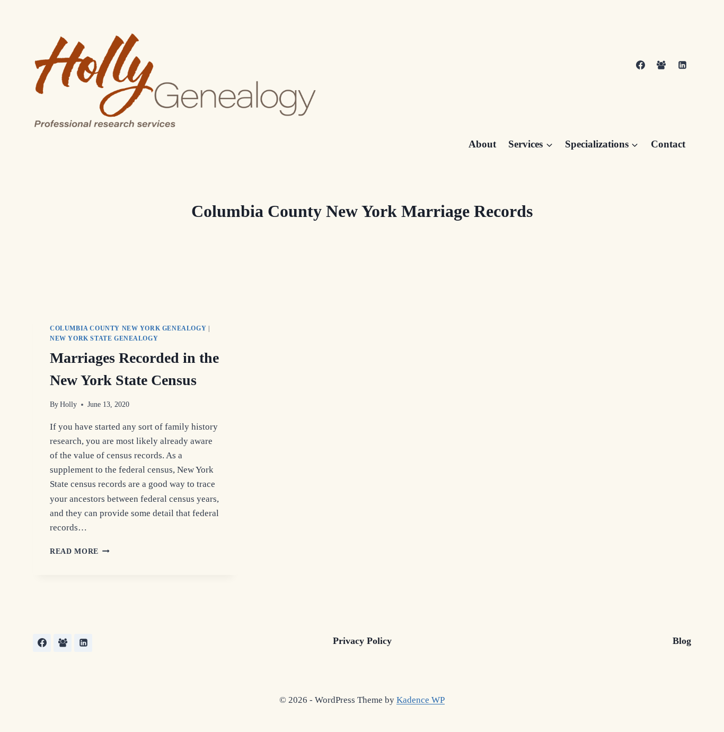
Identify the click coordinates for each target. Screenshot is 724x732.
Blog (682, 640)
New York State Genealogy (104, 338)
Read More (80, 551)
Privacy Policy (362, 640)
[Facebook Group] (661, 65)
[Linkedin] (682, 65)
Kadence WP (420, 700)
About (482, 144)
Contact (668, 144)
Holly (68, 404)
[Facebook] (641, 65)
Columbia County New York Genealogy (128, 328)
